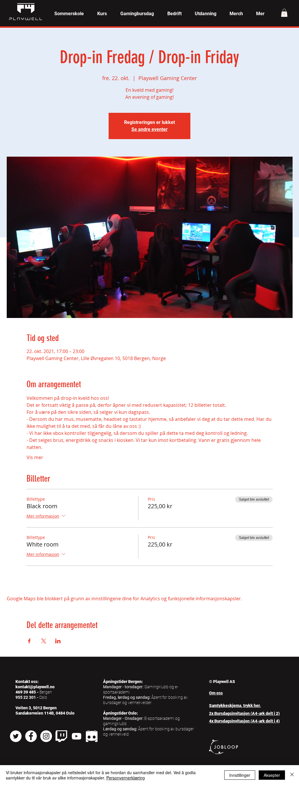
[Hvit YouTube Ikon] (76, 736)
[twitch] (61, 736)
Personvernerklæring (125, 778)
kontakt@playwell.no (35, 686)
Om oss (216, 693)
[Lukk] (291, 775)
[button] (102, 13)
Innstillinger (239, 775)
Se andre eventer (149, 129)
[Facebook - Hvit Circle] (31, 736)
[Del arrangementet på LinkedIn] (58, 641)
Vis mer (35, 457)
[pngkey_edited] (92, 736)
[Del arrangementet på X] (43, 641)
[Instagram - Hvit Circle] (46, 736)
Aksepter (272, 775)
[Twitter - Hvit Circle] (16, 736)
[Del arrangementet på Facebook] (29, 641)
